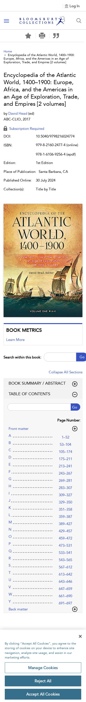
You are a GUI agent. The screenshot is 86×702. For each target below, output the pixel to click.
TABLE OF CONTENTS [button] (29, 393)
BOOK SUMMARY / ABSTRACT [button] (37, 383)
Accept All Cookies (43, 694)
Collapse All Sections (65, 372)
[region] (43, 666)
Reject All (43, 681)
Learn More (15, 340)
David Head (18, 113)
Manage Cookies (43, 667)
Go (74, 407)
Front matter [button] (18, 428)
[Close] (80, 636)
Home (8, 51)
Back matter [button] (18, 609)
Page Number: (69, 420)
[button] (42, 36)
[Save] (28, 36)
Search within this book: (22, 357)
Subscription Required (26, 128)
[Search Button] (78, 20)
